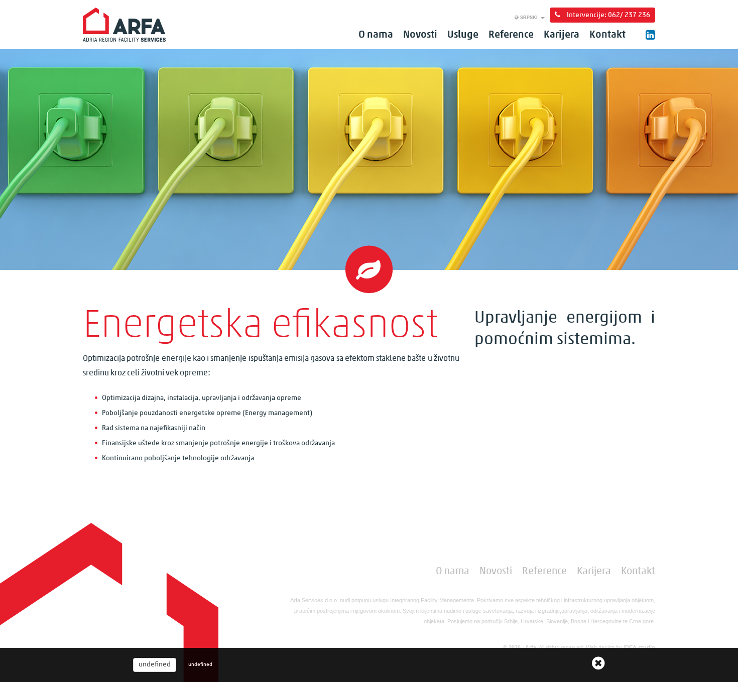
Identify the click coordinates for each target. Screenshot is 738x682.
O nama (375, 35)
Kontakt (607, 35)
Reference (511, 35)
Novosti (420, 35)
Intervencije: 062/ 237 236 (607, 15)
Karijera (561, 35)
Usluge (462, 35)
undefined (155, 664)
